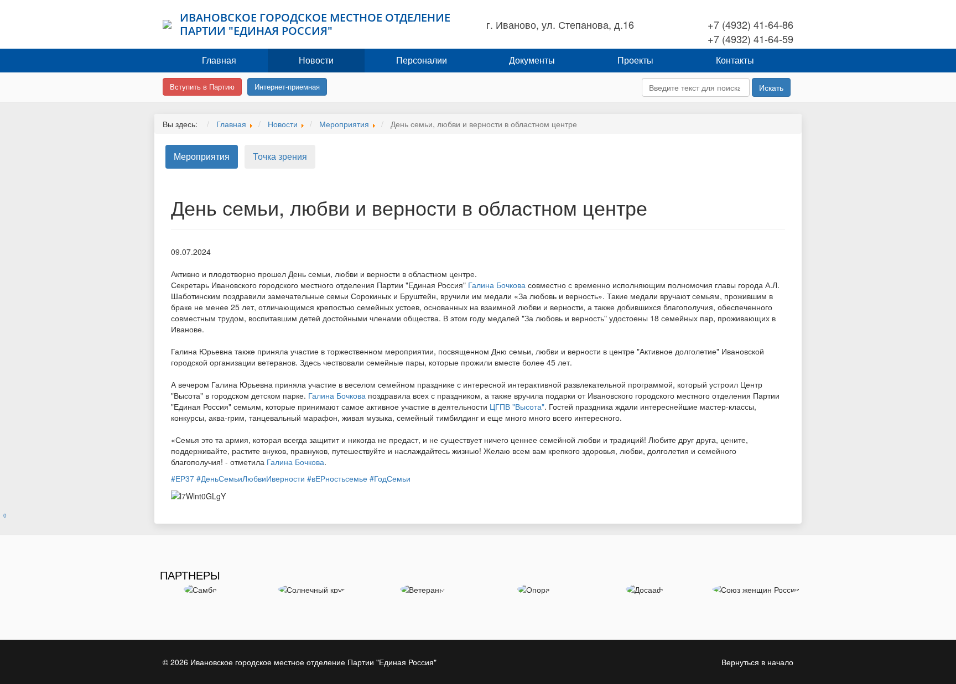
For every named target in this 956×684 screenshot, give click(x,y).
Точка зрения (280, 156)
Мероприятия (202, 156)
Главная (219, 60)
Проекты (635, 60)
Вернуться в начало (757, 661)
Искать (771, 87)
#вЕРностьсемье (337, 478)
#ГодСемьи (390, 478)
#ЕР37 (182, 478)
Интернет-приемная (287, 86)
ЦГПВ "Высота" (517, 406)
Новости (316, 60)
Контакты (735, 60)
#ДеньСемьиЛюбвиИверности (250, 478)
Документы (532, 60)
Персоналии (421, 60)
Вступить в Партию (202, 86)
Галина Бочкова (497, 284)
